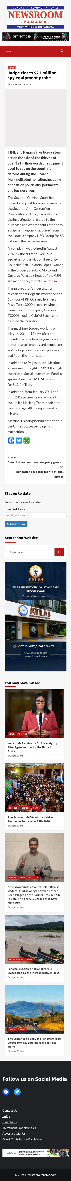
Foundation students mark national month (39, 471)
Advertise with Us (14, 1133)
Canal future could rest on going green (34, 459)
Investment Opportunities (19, 1127)
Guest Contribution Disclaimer (22, 1139)
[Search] (62, 51)
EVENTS (26, 808)
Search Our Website (21, 537)
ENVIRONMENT (16, 959)
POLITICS (22, 734)
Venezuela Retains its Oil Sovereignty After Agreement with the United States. (32, 747)
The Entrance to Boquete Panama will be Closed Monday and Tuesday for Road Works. (34, 1042)
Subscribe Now (16, 523)
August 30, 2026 (16, 755)
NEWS (11, 67)
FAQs (6, 1116)
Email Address (15, 509)
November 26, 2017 (21, 84)
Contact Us (9, 1110)
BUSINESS (14, 808)
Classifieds (9, 1122)
